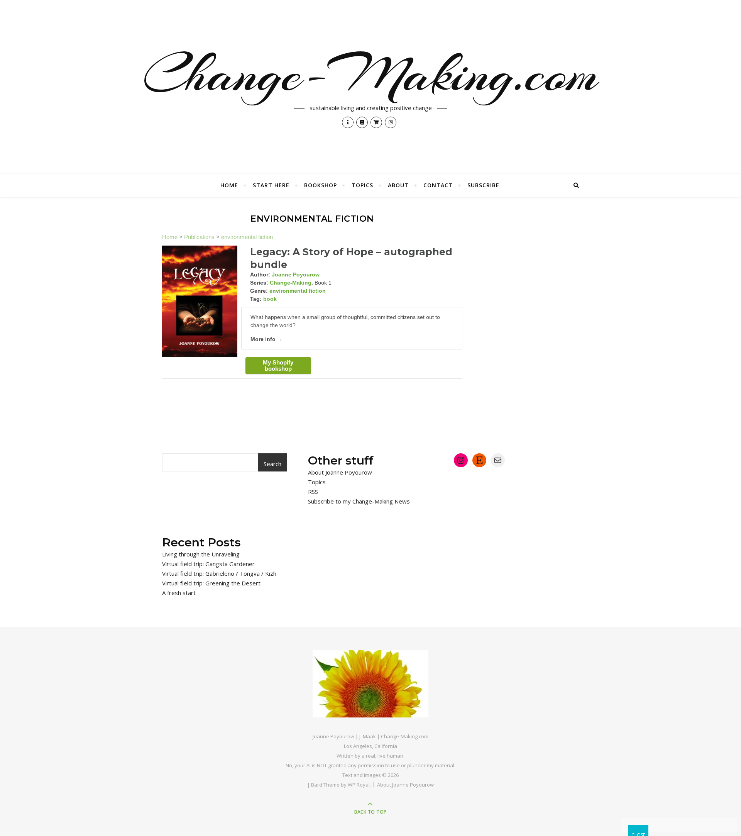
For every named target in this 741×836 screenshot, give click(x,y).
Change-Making (290, 283)
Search (272, 464)
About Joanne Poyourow (340, 472)
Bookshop (320, 185)
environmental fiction (247, 237)
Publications (199, 237)
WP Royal (359, 784)
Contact (438, 185)
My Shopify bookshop (278, 365)
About (398, 185)
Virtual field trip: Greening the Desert (211, 583)
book (270, 299)
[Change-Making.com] (370, 683)
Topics (362, 185)
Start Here (271, 185)
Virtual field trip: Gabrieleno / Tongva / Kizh (219, 573)
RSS (313, 491)
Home (229, 185)
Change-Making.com (371, 74)
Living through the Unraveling (201, 554)
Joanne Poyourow (296, 274)
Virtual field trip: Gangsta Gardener (208, 564)
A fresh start (179, 593)
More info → (266, 339)
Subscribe (483, 185)
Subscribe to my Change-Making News (359, 501)
